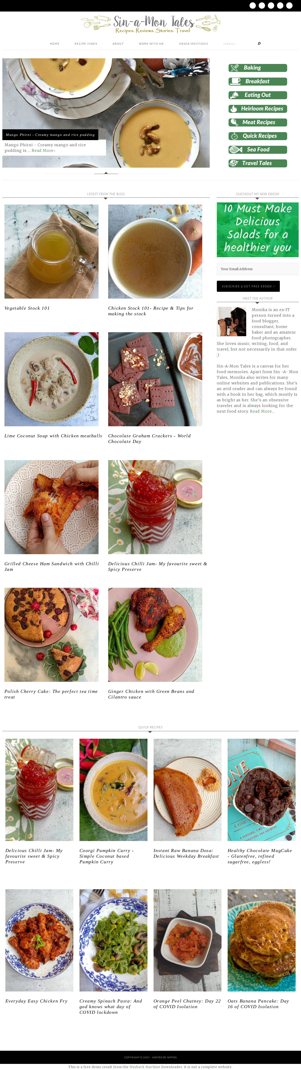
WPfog (172, 1057)
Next (202, 113)
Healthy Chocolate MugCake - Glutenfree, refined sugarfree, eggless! (260, 856)
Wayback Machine (145, 1067)
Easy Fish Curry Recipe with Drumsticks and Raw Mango (49, 129)
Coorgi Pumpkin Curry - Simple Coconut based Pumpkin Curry (106, 856)
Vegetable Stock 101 (27, 308)
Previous (10, 113)
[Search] (259, 43)
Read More (16, 150)
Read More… (262, 411)
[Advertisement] (256, 471)
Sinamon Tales (150, 24)
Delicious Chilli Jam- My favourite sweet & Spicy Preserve (34, 856)
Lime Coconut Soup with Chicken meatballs (53, 435)
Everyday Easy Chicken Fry (36, 1000)
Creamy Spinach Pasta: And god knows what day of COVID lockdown (110, 1006)
